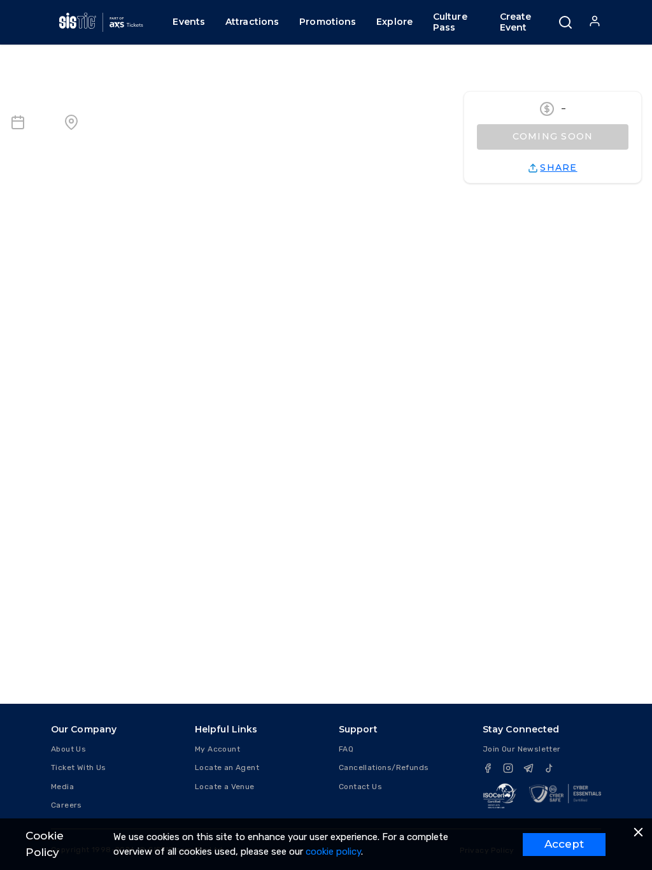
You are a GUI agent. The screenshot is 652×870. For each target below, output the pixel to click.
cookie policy (333, 851)
